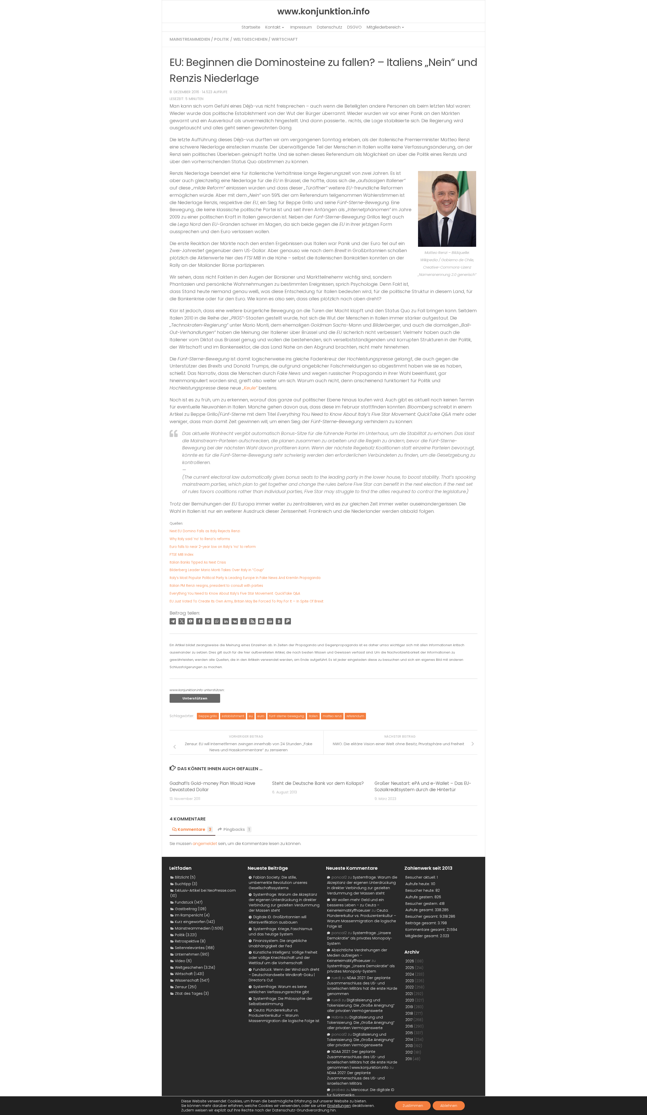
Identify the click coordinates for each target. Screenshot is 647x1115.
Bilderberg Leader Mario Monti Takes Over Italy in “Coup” (217, 570)
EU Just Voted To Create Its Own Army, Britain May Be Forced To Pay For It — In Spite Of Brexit (246, 601)
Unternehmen (187, 954)
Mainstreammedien (190, 39)
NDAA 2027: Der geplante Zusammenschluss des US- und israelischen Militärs (356, 1078)
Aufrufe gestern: (419, 897)
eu (251, 716)
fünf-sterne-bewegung (286, 716)
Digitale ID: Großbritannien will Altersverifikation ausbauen (277, 919)
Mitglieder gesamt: (422, 935)
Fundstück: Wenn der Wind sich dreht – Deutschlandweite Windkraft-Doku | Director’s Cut (284, 975)
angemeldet (205, 843)
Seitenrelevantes (190, 947)
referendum (355, 716)
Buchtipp (183, 883)
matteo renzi (332, 716)
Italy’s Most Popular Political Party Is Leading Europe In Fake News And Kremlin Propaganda (245, 577)
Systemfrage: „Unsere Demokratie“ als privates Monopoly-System (359, 938)
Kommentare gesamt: (426, 929)
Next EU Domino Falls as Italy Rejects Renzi (205, 531)
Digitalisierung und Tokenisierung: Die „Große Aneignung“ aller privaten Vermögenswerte (361, 1005)
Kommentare (194, 829)
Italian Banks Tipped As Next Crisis (198, 562)
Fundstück (184, 902)
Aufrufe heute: (418, 883)
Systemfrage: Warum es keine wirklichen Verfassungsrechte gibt (279, 989)
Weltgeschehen (250, 39)
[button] (173, 621)
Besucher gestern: (422, 903)
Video (180, 960)
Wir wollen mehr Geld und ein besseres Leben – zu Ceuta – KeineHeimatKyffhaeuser (355, 905)
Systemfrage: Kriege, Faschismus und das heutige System (280, 931)
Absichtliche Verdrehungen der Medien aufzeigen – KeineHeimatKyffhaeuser (357, 955)
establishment (233, 716)
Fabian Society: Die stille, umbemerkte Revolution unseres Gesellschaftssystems (278, 882)
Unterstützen (194, 698)
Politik (221, 39)
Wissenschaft (187, 980)
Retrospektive (187, 941)
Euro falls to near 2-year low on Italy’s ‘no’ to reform (213, 546)
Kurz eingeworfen (190, 921)
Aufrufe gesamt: (420, 909)
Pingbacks (236, 829)
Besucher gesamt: (422, 916)
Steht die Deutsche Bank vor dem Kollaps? (318, 783)
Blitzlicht (182, 877)
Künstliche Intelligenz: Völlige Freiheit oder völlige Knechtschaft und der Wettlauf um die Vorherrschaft (283, 957)
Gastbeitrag (186, 908)
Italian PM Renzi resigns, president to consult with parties (216, 585)
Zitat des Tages (189, 993)
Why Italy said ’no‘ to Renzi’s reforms (200, 539)
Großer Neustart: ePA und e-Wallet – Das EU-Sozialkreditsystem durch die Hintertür (423, 786)
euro (261, 716)
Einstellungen (339, 1105)
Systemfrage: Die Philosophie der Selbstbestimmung (280, 1001)
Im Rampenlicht (189, 915)
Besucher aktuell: (421, 877)
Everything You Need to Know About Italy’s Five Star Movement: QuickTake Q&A (235, 593)
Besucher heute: (420, 890)
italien (313, 716)
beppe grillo (208, 716)
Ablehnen (448, 1105)
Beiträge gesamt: (421, 923)
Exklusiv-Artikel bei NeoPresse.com (205, 890)
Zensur (181, 986)
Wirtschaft (284, 39)
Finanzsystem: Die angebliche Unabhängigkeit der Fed (278, 943)
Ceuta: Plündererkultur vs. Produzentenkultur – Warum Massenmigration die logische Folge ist (284, 1015)
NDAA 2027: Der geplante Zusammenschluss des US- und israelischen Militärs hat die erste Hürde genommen (362, 985)
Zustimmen (413, 1105)
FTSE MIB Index (181, 554)
